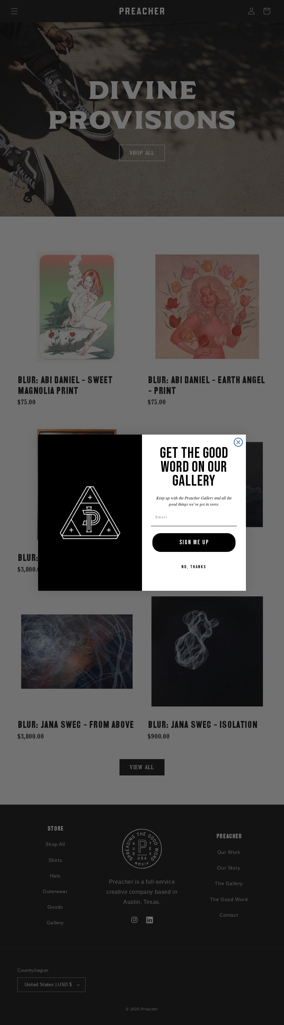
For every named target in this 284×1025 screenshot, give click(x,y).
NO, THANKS (193, 567)
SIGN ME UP (194, 542)
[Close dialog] (238, 442)
